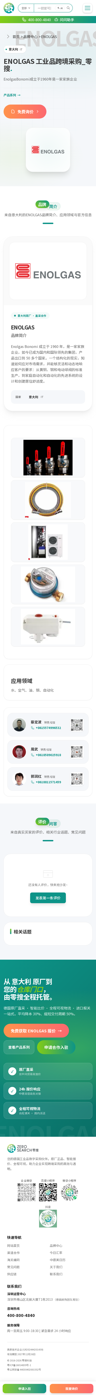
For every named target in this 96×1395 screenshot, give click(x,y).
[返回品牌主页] (48, 149)
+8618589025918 (48, 755)
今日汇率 (56, 1252)
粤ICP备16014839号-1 (19, 1365)
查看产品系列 (19, 1047)
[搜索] (68, 8)
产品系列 (12, 95)
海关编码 (13, 1260)
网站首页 (13, 1245)
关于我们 (56, 1267)
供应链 (12, 1274)
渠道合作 (13, 1252)
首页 (16, 36)
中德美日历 (57, 1260)
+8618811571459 (48, 782)
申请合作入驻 (56, 1047)
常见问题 (13, 1267)
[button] (77, 725)
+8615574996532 (48, 727)
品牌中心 (30, 36)
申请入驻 (24, 1388)
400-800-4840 (21, 1315)
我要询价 (71, 1388)
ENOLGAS (49, 36)
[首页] (9, 8)
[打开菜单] (87, 8)
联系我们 (56, 1274)
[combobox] (53, 8)
